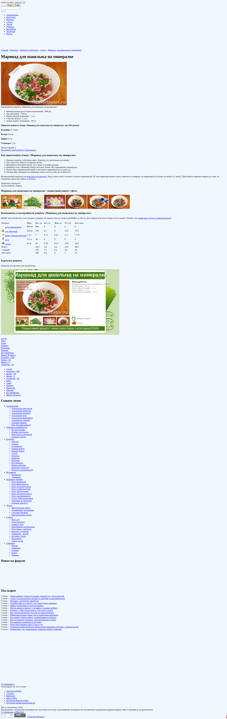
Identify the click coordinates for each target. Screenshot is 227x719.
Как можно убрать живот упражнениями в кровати (33, 617)
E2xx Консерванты (20, 484)
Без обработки (7, 353)
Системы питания (20, 512)
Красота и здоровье (20, 531)
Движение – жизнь (20, 534)
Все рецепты (17, 463)
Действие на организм (22, 501)
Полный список (19, 437)
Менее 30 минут (8, 355)
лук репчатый (11, 231)
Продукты (11, 17)
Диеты (9, 24)
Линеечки (10, 31)
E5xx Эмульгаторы (20, 491)
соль (7, 240)
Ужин (3, 343)
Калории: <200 (7, 357)
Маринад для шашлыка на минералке (65, 50)
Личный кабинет (19, 423)
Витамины (11, 29)
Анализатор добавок (21, 420)
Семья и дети (17, 524)
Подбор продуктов (20, 432)
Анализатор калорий (21, 413)
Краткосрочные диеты (22, 515)
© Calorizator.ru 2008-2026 (12, 712)
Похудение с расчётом (21, 529)
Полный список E (20, 503)
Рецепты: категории (29, 50)
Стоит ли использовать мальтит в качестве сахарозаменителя (37, 598)
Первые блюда (18, 449)
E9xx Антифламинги (21, 496)
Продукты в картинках (22, 434)
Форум (10, 5)
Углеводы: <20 (7, 364)
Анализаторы (12, 15)
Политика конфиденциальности (20, 703)
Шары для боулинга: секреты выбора (26, 606)
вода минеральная (13, 227)
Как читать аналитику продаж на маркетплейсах (32, 613)
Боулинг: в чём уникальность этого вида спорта (31, 610)
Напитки (16, 460)
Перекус (5, 346)
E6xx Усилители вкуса (22, 494)
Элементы (16, 477)
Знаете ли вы (17, 541)
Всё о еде (16, 520)
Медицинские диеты (21, 508)
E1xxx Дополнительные (22, 498)
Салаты (15, 444)
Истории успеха (19, 536)
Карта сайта (11, 698)
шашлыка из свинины (37, 176)
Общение (10, 543)
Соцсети (10, 693)
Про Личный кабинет (21, 425)
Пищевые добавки (14, 479)
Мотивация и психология (23, 527)
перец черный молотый (15, 235)
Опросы (15, 555)
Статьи (9, 22)
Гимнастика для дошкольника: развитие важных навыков (36, 629)
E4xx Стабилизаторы (21, 489)
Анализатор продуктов (22, 408)
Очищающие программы (23, 510)
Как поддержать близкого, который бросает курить (33, 620)
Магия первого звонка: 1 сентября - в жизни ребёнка (34, 608)
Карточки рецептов (20, 467)
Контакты (10, 696)
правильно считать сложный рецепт (154, 218)
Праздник (5, 348)
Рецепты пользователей (22, 470)
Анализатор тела (19, 415)
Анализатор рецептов (21, 411)
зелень (8, 244)
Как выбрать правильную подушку (26, 622)
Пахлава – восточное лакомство (24, 601)
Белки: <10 (6, 360)
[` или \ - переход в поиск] (2, 5)
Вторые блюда (18, 451)
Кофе (17, 5)
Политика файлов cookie (17, 700)
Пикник (4, 350)
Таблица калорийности (16, 427)
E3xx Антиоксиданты (21, 486)
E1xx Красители (19, 482)
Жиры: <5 (5, 362)
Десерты (15, 456)
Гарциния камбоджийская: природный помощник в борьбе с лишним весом (44, 627)
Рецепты (10, 20)
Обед (3, 341)
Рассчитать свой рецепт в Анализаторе (18, 150)
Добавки (10, 27)
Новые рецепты (19, 465)
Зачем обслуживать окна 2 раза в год (26, 624)
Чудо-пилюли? (18, 522)
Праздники (17, 538)
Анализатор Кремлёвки (22, 418)
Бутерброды (17, 446)
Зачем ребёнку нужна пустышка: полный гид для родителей (37, 596)
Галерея (15, 550)
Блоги (14, 553)
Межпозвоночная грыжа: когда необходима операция (34, 615)
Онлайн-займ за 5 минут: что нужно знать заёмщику (33, 603)
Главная (4, 50)
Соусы (43, 50)
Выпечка (16, 458)
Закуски (15, 441)
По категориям (18, 430)
